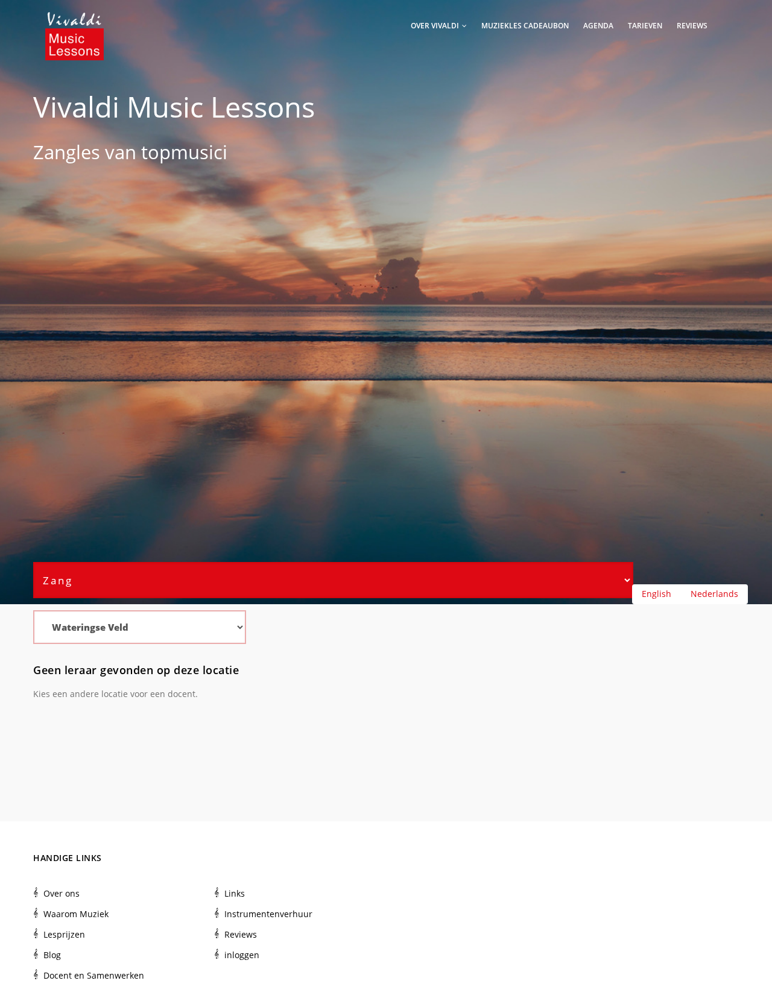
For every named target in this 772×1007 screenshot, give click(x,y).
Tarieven (645, 26)
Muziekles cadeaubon (525, 26)
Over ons (61, 893)
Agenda (598, 26)
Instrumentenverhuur (268, 914)
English (656, 593)
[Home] (74, 24)
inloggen (241, 955)
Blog (52, 955)
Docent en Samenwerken (93, 975)
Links (234, 893)
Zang (54, 152)
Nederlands (714, 593)
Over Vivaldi (436, 26)
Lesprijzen (64, 934)
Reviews (692, 26)
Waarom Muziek (76, 914)
